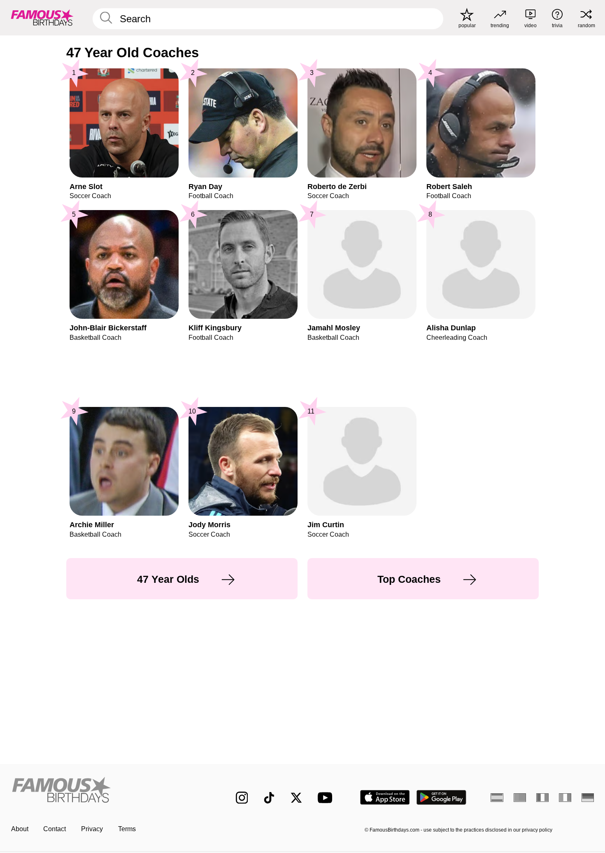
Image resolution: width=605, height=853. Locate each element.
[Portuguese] (520, 797)
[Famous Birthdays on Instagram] (242, 798)
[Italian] (565, 797)
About (19, 828)
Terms (127, 828)
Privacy (92, 828)
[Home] (106, 790)
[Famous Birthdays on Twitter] (296, 798)
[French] (542, 797)
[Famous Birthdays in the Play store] (441, 797)
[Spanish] (497, 797)
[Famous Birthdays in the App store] (385, 797)
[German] (588, 797)
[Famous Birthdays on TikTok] (269, 798)
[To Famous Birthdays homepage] (42, 17)
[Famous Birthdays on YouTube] (327, 797)
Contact (54, 828)
